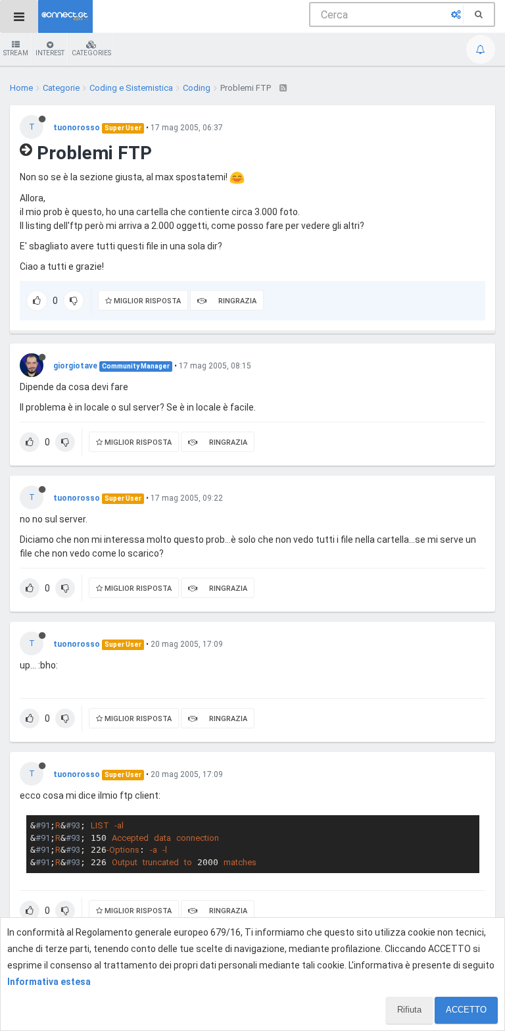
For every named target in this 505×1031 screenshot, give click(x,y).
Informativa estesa (49, 981)
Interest (50, 53)
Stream (15, 53)
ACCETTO (466, 1010)
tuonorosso (76, 127)
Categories (91, 53)
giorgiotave (75, 365)
